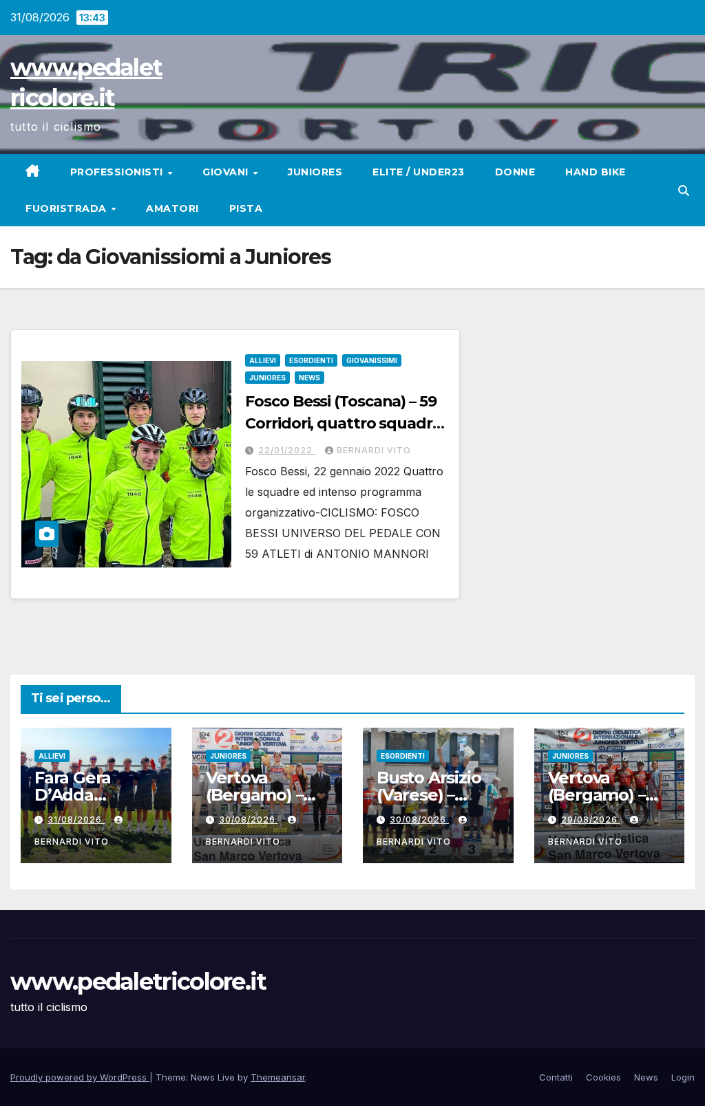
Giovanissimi (371, 360)
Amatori (172, 208)
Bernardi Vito (374, 450)
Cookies (603, 1077)
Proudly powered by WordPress (79, 1077)
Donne (515, 172)
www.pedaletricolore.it (138, 981)
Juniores (315, 172)
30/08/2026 (248, 819)
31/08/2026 (76, 819)
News (309, 377)
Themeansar (278, 1077)
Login (683, 1077)
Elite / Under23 (418, 172)
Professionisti (118, 172)
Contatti (556, 1077)
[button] (683, 190)
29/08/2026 (590, 819)
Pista (246, 208)
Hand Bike (595, 172)
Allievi (262, 360)
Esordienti (311, 360)
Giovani (226, 172)
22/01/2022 (286, 450)
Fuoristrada (67, 208)
